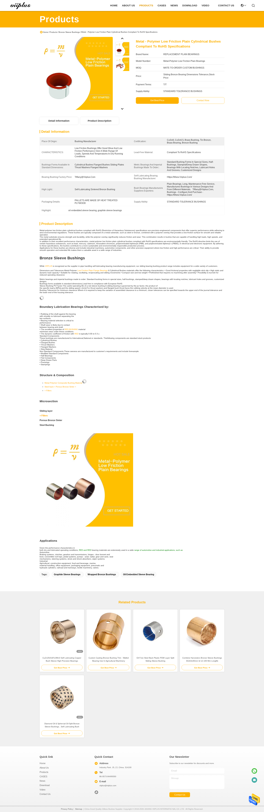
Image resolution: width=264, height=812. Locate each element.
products (146, 5)
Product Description (99, 120)
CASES (43, 776)
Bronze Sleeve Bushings (69, 32)
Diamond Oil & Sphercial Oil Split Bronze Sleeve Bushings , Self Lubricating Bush (61, 725)
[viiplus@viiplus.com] (254, 780)
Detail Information (58, 120)
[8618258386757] (254, 771)
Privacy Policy (67, 809)
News (42, 781)
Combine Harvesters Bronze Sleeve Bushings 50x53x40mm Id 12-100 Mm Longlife (202, 659)
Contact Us (45, 794)
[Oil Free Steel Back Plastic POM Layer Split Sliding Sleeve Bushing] (155, 631)
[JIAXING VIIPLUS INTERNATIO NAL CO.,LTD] (21, 5)
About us (44, 768)
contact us (226, 5)
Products (53, 32)
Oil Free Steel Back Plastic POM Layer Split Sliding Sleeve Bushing (155, 659)
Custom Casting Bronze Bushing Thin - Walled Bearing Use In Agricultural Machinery (109, 659)
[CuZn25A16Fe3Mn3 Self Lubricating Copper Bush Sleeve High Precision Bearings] (62, 632)
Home (114, 5)
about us (128, 5)
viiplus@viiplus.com (107, 785)
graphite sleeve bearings (67, 574)
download (189, 5)
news (174, 5)
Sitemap (78, 809)
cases (162, 5)
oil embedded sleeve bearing (138, 574)
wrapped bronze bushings (102, 574)
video (205, 5)
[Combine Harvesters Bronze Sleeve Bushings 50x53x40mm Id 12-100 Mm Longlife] (202, 631)
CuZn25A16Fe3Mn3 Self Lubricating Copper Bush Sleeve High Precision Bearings (61, 659)
